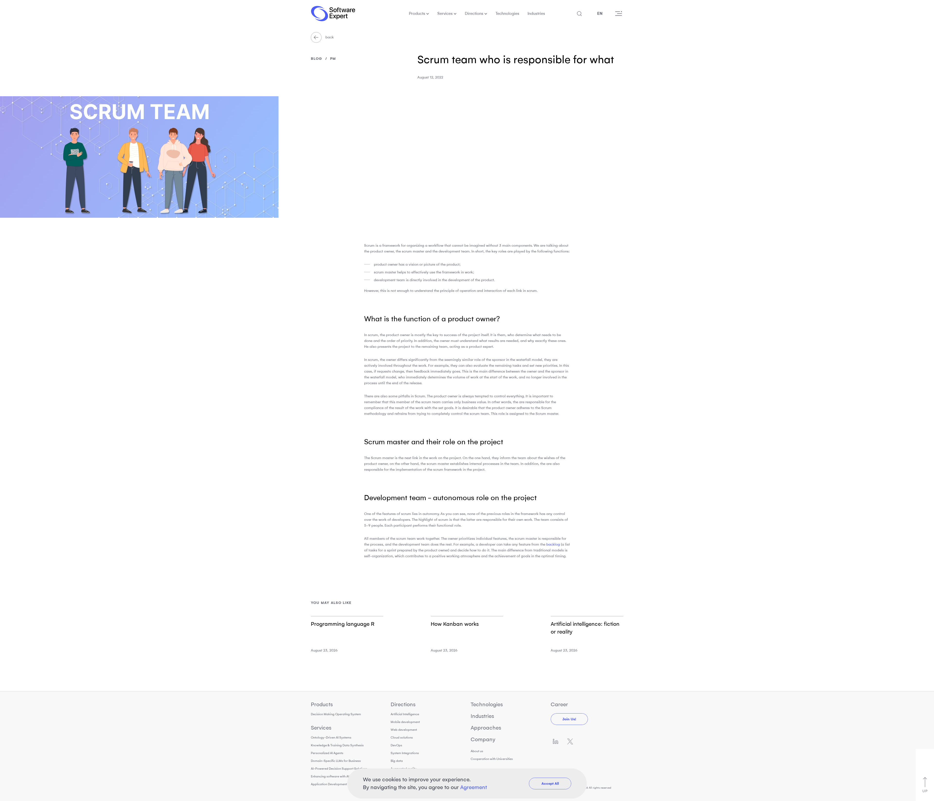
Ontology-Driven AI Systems (331, 737)
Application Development (329, 784)
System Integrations (405, 753)
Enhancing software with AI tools (334, 776)
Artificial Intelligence (405, 714)
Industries (536, 13)
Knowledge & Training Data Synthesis (337, 745)
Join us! (569, 719)
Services (445, 13)
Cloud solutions (402, 737)
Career (559, 704)
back (329, 37)
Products (417, 13)
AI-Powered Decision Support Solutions (339, 768)
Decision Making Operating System (336, 714)
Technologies (507, 13)
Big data (397, 761)
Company (483, 739)
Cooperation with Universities (492, 759)
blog (316, 58)
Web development (404, 729)
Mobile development (405, 722)
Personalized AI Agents (327, 753)
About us (477, 751)
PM (333, 58)
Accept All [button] (550, 783)
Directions (474, 13)
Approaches (486, 727)
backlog (553, 544)
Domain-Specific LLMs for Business (336, 761)
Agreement (473, 787)
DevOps (396, 745)
